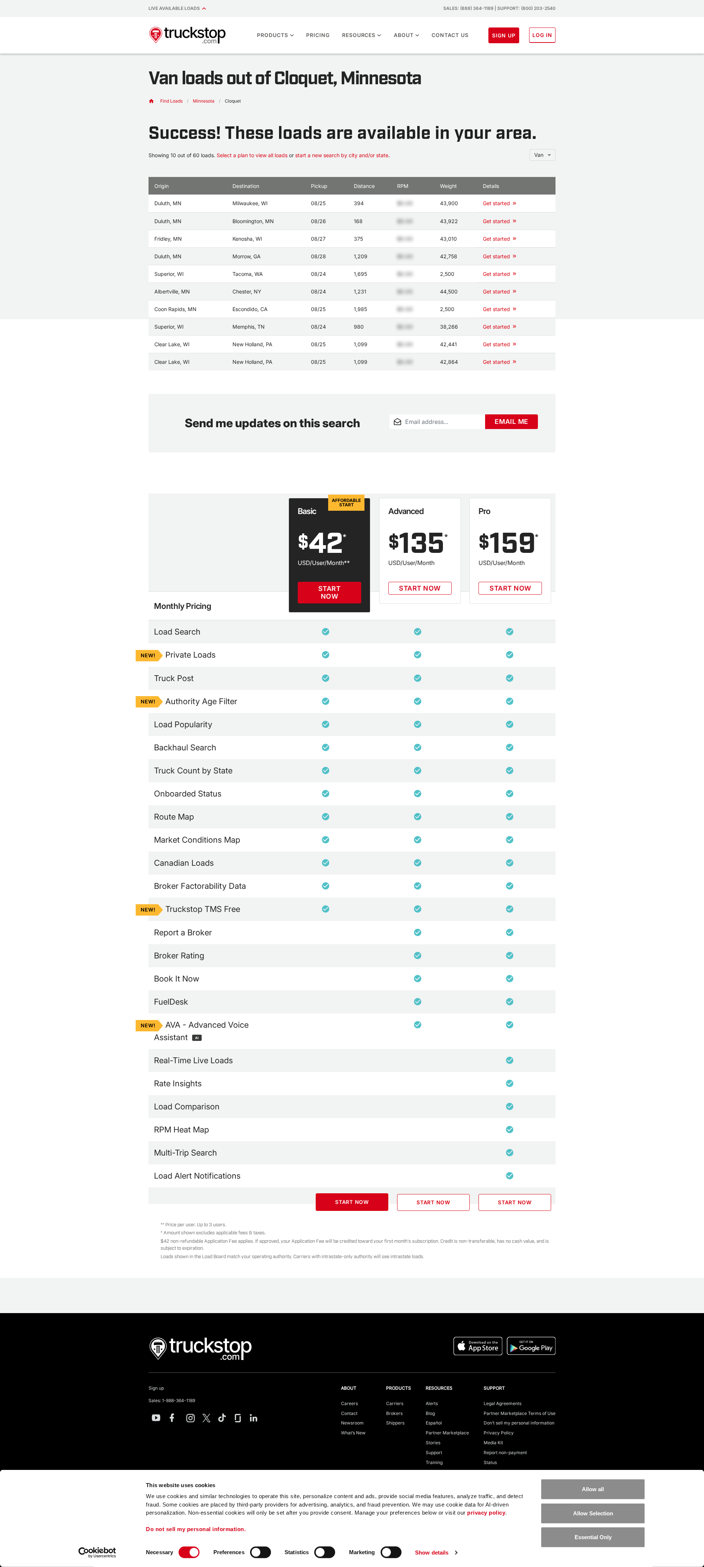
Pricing (318, 35)
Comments (401, 433)
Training (434, 1462)
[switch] (260, 1552)
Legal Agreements (502, 1403)
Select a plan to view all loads (252, 155)
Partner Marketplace (447, 1432)
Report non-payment (505, 1452)
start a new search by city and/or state (341, 155)
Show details (431, 1552)
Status (490, 1462)
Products (272, 35)
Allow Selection (593, 1513)
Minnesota (203, 101)
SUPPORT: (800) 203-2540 (526, 8)
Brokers (394, 1413)
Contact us (450, 35)
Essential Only (593, 1537)
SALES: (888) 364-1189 (468, 8)
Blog (430, 1413)
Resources (359, 35)
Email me (511, 421)
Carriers (394, 1403)
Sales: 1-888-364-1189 (171, 1400)
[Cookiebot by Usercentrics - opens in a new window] (97, 1552)
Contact (349, 1413)
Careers (349, 1403)
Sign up (156, 1388)
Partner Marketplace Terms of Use (520, 1413)
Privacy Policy (499, 1432)
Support (434, 1452)
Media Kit (493, 1442)
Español (434, 1423)
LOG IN (542, 35)
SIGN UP (504, 35)
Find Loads (171, 101)
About (404, 35)
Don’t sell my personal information (519, 1423)
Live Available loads (175, 8)
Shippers (395, 1423)
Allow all (593, 1489)
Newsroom (352, 1423)
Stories (433, 1442)
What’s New (353, 1432)
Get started (496, 203)
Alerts (432, 1403)
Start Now (329, 592)
